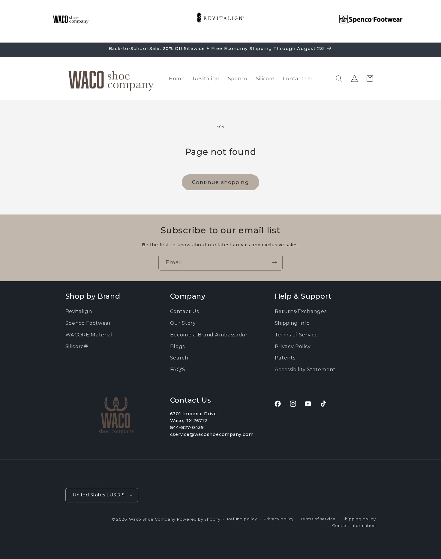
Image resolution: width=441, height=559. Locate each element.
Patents (285, 358)
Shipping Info (292, 323)
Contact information (354, 525)
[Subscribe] (274, 263)
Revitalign (78, 311)
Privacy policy (279, 519)
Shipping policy (359, 519)
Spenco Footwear (88, 323)
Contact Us (184, 311)
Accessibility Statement (305, 369)
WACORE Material (89, 335)
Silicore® (76, 346)
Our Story (183, 323)
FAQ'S (177, 369)
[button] (339, 78)
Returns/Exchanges (301, 311)
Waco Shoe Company (152, 519)
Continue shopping (220, 182)
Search (179, 358)
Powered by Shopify (199, 519)
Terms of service (318, 519)
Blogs (177, 346)
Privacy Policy (293, 346)
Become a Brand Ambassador (209, 335)
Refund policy (242, 519)
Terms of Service (296, 335)
